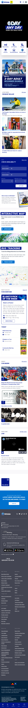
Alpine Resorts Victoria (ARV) (7, 700)
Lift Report (17, 600)
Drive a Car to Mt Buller (6, 576)
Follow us (5, 485)
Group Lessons (18, 641)
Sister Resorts (4, 637)
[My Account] (23, 2)
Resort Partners (4, 639)
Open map (7, 229)
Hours (16, 590)
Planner (16, 578)
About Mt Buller (4, 631)
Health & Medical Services (6, 657)
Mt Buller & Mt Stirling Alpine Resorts (9, 699)
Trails (16, 608)
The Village (3, 633)
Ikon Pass (3, 621)
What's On (17, 611)
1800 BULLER (5, 524)
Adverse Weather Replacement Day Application (5, 654)
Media (2, 659)
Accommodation (18, 576)
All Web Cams (23, 431)
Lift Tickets (3, 608)
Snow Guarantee (5, 670)
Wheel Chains (4, 582)
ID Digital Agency (23, 700)
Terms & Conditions (6, 698)
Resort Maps (4, 580)
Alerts (16, 588)
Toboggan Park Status (19, 604)
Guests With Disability (6, 591)
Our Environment (4, 668)
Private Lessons (4, 614)
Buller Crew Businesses (20, 664)
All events (24, 361)
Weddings (3, 675)
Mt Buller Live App (5, 672)
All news (24, 92)
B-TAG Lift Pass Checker (20, 654)
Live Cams (17, 598)
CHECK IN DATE (4, 166)
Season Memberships (6, 610)
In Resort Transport (5, 585)
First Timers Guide (19, 580)
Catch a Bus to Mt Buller (6, 578)
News (16, 592)
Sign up (14, 503)
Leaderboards (4, 635)
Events (16, 574)
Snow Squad (4, 619)
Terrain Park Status (19, 602)
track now (8, 262)
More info (24, 160)
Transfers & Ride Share (20, 633)
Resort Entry (17, 582)
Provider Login (5, 701)
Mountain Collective (5, 623)
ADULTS (3, 178)
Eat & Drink (3, 602)
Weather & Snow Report (20, 606)
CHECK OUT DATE (5, 172)
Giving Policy (4, 666)
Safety (2, 664)
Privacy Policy (13, 698)
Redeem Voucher (18, 652)
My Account (17, 657)
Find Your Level (4, 617)
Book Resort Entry (5, 574)
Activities (3, 598)
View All (25, 290)
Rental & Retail (4, 600)
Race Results (4, 645)
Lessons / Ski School (5, 612)
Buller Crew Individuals (19, 662)
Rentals (16, 639)
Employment (4, 647)
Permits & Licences (5, 662)
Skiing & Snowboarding (6, 596)
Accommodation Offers (20, 650)
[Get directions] (4, 527)
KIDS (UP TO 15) (18, 178)
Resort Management (5, 650)
